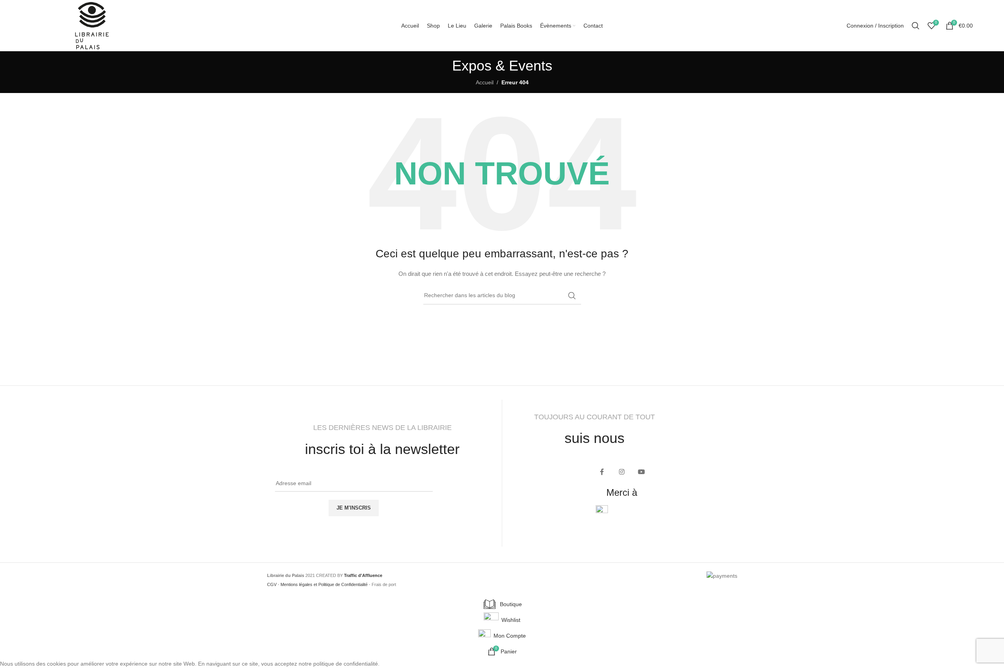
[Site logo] (92, 25)
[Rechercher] (916, 25)
